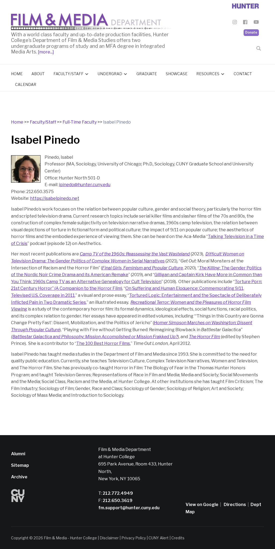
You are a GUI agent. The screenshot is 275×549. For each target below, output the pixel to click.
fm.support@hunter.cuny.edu (129, 507)
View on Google (202, 504)
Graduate (146, 73)
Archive (19, 476)
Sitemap (20, 465)
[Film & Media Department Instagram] (235, 23)
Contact (243, 73)
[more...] (45, 52)
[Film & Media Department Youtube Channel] (256, 23)
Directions (235, 504)
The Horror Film (204, 336)
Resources (207, 73)
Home (17, 73)
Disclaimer (109, 538)
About (38, 73)
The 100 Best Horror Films (103, 343)
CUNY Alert (159, 538)
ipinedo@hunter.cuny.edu (84, 184)
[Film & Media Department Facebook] (245, 23)
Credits (177, 538)
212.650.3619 (117, 500)
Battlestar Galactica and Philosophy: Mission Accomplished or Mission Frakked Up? (95, 336)
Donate (251, 32)
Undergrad (110, 73)
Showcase (176, 73)
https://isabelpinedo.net (54, 198)
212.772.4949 (117, 493)
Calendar (25, 84)
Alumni (18, 453)
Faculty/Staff (68, 73)
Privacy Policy (133, 538)
